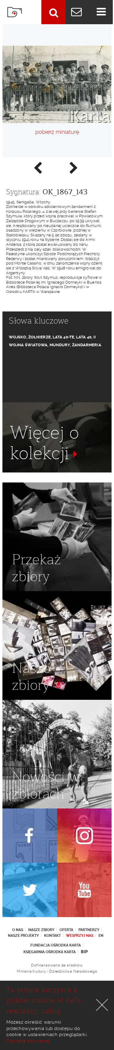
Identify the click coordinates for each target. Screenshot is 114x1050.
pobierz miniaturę (57, 132)
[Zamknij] (102, 1005)
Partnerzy (88, 930)
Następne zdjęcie (73, 167)
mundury (60, 345)
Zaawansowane (53, 12)
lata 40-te (63, 337)
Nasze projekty (23, 935)
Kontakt (52, 935)
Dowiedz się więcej (28, 1041)
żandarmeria (86, 345)
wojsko (17, 337)
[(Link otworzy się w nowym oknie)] (29, 835)
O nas (17, 930)
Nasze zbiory (41, 930)
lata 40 (84, 337)
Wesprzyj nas (79, 935)
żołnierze (39, 337)
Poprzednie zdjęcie (37, 167)
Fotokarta (14, 12)
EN (100, 935)
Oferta (66, 930)
